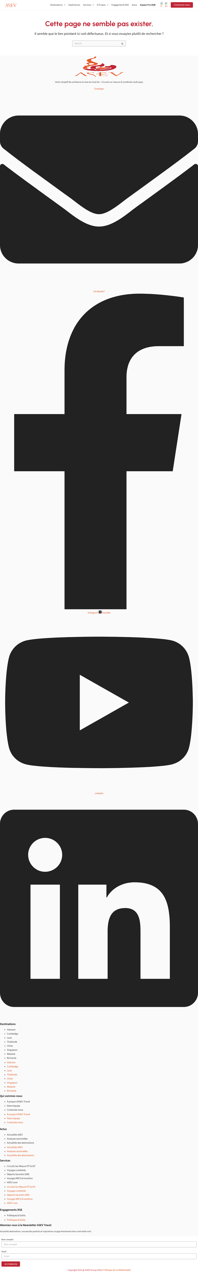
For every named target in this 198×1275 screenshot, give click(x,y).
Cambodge (12, 1034)
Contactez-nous (182, 5)
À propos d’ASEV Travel (18, 1101)
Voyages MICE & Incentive (20, 1178)
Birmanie (11, 1058)
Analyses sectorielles (17, 1139)
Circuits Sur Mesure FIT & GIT (21, 1166)
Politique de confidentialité (116, 1270)
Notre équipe (13, 1106)
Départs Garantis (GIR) (18, 1174)
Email (3, 1251)
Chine (10, 1046)
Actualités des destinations (20, 1143)
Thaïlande (12, 1042)
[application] (64, 5)
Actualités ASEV (15, 1134)
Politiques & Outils (16, 1215)
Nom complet (7, 1239)
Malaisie (11, 1054)
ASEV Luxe (12, 1182)
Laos (9, 1038)
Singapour (12, 1050)
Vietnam (11, 1029)
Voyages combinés (16, 1170)
